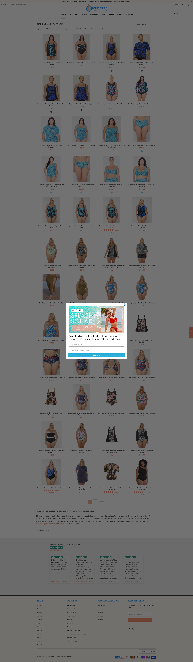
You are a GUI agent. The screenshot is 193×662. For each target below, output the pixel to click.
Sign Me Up (96, 355)
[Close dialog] (125, 305)
